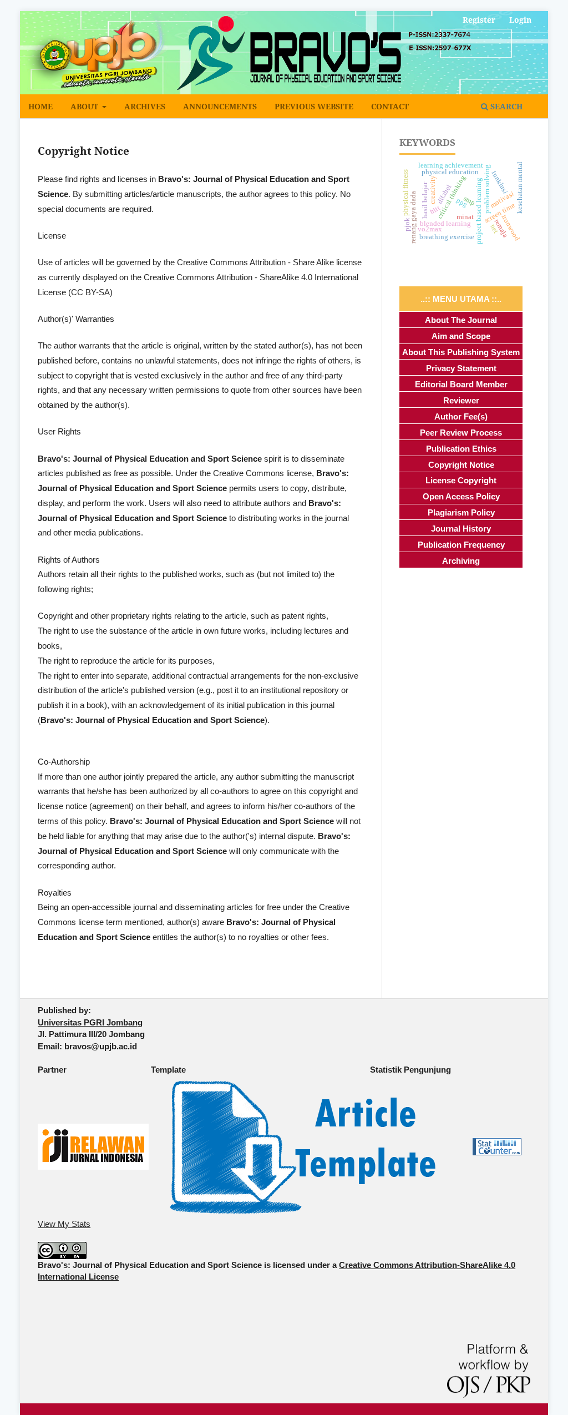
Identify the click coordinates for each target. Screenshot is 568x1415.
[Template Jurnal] (303, 1146)
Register (479, 19)
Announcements (220, 106)
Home (40, 106)
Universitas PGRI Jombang (90, 1022)
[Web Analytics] (497, 1146)
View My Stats (64, 1224)
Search (505, 106)
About (85, 106)
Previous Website (314, 106)
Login (520, 19)
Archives (144, 106)
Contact (390, 106)
